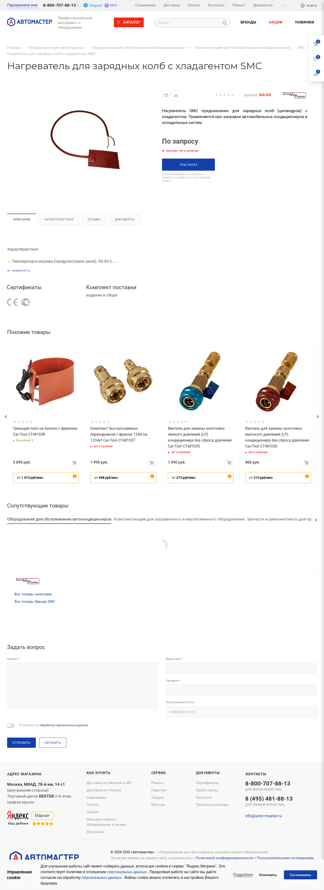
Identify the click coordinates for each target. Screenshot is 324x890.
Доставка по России (104, 790)
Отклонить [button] (268, 875)
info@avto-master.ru (263, 815)
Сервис (159, 773)
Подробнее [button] (243, 875)
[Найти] (224, 23)
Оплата (93, 805)
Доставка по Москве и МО (109, 783)
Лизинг (93, 812)
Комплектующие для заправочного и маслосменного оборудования (179, 519)
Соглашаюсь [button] (300, 875)
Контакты (256, 774)
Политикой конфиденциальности (224, 858)
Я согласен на (53, 725)
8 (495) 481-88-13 (269, 802)
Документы (124, 219)
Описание (21, 219)
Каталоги (204, 797)
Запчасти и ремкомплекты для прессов (285, 519)
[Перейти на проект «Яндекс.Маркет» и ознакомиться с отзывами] (31, 818)
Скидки (157, 797)
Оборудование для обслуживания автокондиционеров (59, 519)
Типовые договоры (212, 805)
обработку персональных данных (64, 725)
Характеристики (59, 219)
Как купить (99, 773)
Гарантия (158, 790)
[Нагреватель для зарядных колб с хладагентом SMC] (84, 141)
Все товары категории (33, 594)
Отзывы (94, 219)
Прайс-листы (207, 790)
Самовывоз (97, 797)
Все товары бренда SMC (34, 601)
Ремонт (157, 783)
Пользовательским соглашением (285, 858)
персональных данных (127, 872)
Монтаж (158, 805)
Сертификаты (207, 783)
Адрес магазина (24, 774)
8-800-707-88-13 (59, 5)
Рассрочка (95, 832)
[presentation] (5, 416)
